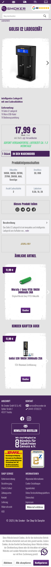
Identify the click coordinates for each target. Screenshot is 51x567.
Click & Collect (6, 488)
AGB (2, 511)
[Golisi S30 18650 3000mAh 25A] (25, 349)
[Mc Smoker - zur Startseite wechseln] (13, 8)
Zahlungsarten (6, 492)
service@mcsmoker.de (37, 405)
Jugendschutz (30, 488)
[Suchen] (44, 16)
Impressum (29, 502)
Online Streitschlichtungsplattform (38, 492)
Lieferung (4, 502)
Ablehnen (8, 562)
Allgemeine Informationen (34, 478)
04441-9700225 (34, 409)
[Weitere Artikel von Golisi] (25, 244)
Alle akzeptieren (23, 562)
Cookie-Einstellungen (33, 483)
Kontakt (4, 497)
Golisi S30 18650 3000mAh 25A (25, 358)
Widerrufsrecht (6, 506)
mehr (27, 230)
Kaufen (25, 310)
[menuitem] (25, 16)
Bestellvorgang (6, 483)
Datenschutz (30, 497)
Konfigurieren (41, 562)
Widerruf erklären (35, 507)
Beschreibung (9, 222)
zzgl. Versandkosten (29, 138)
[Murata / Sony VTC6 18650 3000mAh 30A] (25, 280)
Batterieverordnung (8, 478)
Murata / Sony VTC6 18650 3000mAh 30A (25, 291)
